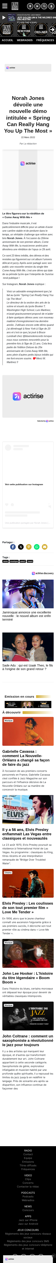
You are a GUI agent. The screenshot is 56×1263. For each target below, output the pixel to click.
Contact (28, 1154)
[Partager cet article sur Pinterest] (28, 548)
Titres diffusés (28, 1165)
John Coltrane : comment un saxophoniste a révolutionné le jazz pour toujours (27, 1040)
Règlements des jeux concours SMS (28, 1241)
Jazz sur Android (28, 1223)
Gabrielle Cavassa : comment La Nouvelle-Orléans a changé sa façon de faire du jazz (26, 758)
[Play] (4, 17)
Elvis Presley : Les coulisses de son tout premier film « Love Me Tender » (27, 907)
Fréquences (45, 40)
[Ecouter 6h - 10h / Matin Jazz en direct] (28, 704)
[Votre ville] (30, 6)
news (5, 561)
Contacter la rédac (28, 1186)
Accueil (7, 40)
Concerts (28, 1182)
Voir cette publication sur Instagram (24, 484)
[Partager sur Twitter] (20, 548)
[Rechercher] (44, 6)
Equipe (28, 1158)
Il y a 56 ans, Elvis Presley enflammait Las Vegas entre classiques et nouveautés (26, 834)
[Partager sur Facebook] (12, 548)
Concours (28, 1210)
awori (22, 561)
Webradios (25, 40)
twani (30, 561)
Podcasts (28, 1196)
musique (14, 561)
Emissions (28, 1161)
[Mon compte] (51, 6)
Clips (28, 1179)
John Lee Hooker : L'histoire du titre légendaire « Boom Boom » (27, 977)
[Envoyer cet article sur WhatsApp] (36, 548)
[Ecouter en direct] (37, 6)
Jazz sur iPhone (28, 1220)
